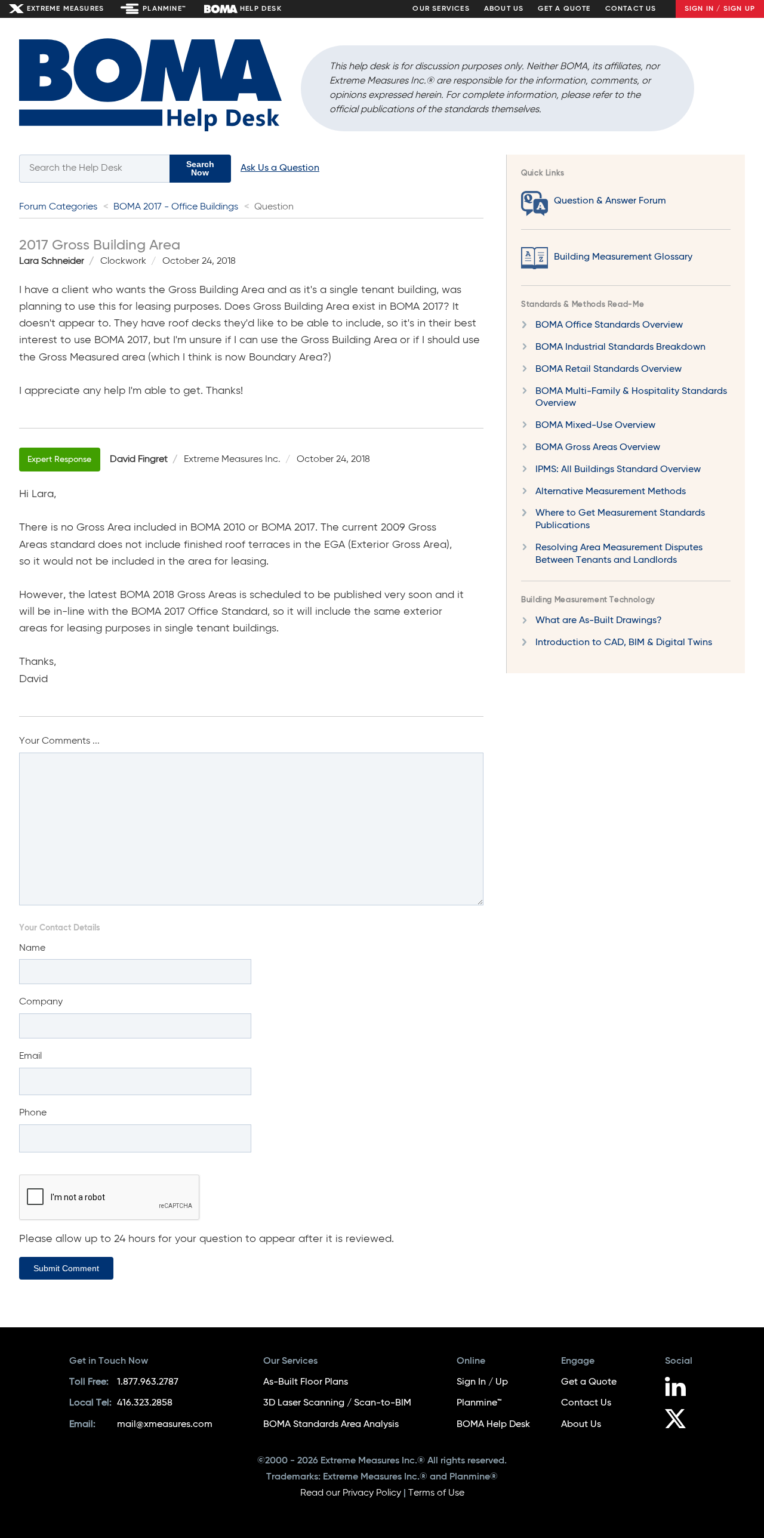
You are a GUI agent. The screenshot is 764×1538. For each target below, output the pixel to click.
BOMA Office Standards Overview (609, 325)
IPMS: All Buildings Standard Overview (618, 469)
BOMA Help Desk (493, 1424)
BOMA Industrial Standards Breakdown (620, 347)
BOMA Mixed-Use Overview (595, 425)
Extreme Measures (65, 9)
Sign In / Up (482, 1382)
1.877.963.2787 (147, 1382)
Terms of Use (436, 1493)
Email (30, 1056)
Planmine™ (164, 9)
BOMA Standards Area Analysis (331, 1424)
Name (32, 948)
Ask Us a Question (280, 168)
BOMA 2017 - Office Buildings (175, 207)
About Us (504, 9)
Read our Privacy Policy (350, 1493)
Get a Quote (564, 9)
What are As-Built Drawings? (598, 620)
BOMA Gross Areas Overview (597, 447)
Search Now (200, 168)
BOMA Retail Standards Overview (608, 369)
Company (41, 1002)
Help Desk (261, 9)
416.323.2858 (144, 1403)
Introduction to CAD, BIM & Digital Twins (623, 643)
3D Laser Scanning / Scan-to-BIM (337, 1403)
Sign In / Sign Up (720, 9)
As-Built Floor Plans (305, 1382)
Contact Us (631, 9)
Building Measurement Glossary (623, 257)
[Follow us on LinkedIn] (680, 1388)
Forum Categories (58, 207)
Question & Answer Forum (610, 201)
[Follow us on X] (680, 1420)
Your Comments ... (59, 741)
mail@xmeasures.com (164, 1424)
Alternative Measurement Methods (610, 491)
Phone (33, 1113)
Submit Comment (66, 1268)
